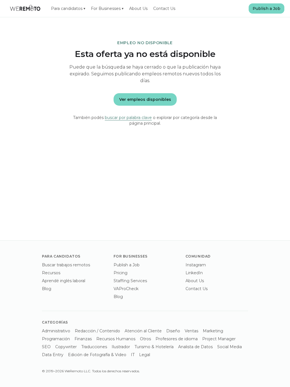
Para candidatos (68, 8)
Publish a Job (266, 8)
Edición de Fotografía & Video (97, 354)
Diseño (173, 330)
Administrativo (56, 330)
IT (133, 354)
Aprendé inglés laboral (63, 280)
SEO (46, 346)
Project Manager (219, 338)
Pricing (120, 272)
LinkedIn (194, 272)
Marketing (213, 330)
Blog (46, 288)
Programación (56, 338)
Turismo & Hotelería (154, 346)
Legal (144, 354)
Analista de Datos (195, 346)
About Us (138, 8)
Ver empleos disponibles (145, 99)
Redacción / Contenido (97, 330)
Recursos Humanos (115, 338)
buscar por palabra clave (128, 117)
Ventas (191, 330)
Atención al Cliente (143, 330)
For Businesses (107, 8)
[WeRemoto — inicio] (25, 8)
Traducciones (94, 346)
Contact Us (164, 8)
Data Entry (52, 354)
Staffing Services (130, 280)
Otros (145, 338)
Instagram (195, 264)
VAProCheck (126, 288)
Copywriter (66, 346)
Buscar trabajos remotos (66, 264)
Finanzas (83, 338)
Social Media (229, 346)
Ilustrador (121, 346)
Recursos (51, 272)
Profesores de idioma (176, 338)
